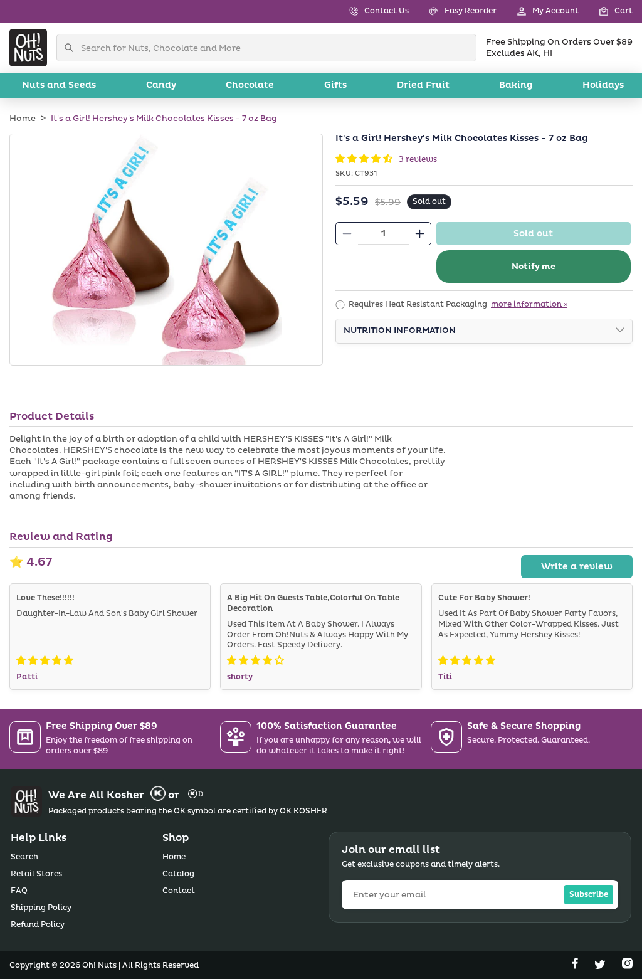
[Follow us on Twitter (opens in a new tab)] (601, 966)
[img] (44, 661)
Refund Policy (38, 924)
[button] (606, 11)
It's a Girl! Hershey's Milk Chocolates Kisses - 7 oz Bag (164, 119)
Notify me (533, 267)
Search (24, 857)
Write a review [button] (577, 566)
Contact (178, 891)
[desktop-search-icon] (72, 47)
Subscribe (588, 894)
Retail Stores (36, 874)
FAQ (19, 891)
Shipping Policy (41, 908)
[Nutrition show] (620, 331)
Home (22, 119)
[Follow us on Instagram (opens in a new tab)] (627, 966)
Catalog (178, 874)
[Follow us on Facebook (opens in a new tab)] (576, 966)
